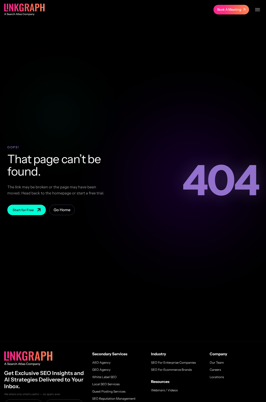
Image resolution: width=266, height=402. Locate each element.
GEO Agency (101, 370)
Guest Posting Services (108, 391)
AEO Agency (101, 363)
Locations (217, 377)
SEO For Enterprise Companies (173, 363)
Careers (215, 370)
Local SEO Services (106, 384)
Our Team (217, 363)
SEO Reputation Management (114, 399)
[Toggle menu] (257, 9)
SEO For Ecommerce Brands (171, 370)
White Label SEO (104, 377)
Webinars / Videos (164, 390)
